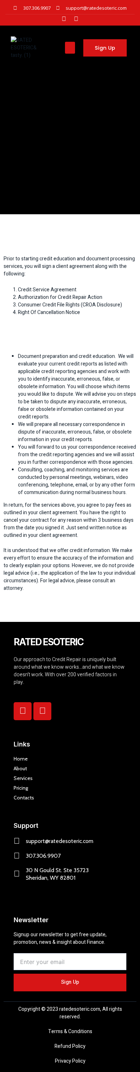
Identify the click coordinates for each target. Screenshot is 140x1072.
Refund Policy (70, 1046)
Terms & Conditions (70, 1031)
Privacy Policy (70, 1061)
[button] (70, 48)
